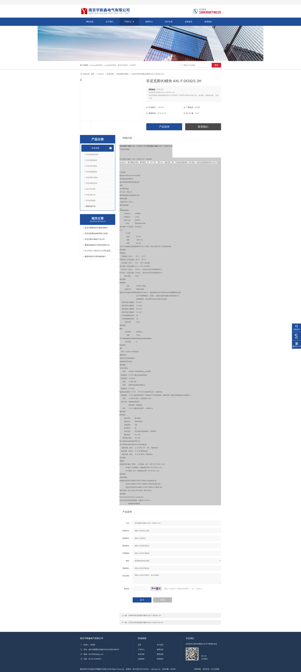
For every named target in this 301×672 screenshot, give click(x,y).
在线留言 (188, 22)
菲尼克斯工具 (90, 195)
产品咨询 (164, 126)
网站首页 (90, 22)
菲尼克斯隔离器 (91, 172)
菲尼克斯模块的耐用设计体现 (96, 233)
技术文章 (169, 22)
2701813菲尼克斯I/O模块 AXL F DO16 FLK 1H (145, 622)
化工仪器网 (215, 669)
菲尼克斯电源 (90, 200)
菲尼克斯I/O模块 (122, 74)
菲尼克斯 (110, 74)
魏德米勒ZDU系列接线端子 (95, 256)
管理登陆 (197, 669)
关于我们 (109, 22)
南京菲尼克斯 (90, 189)
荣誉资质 (160, 654)
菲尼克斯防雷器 (91, 183)
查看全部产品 (90, 206)
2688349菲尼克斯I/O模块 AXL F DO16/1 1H (144, 615)
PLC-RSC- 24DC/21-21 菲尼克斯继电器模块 (99, 251)
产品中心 (128, 22)
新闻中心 (149, 22)
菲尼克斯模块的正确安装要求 (96, 228)
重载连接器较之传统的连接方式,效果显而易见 (99, 245)
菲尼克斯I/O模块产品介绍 (95, 239)
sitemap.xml (155, 669)
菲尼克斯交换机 (91, 166)
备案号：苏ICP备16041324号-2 (137, 669)
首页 (93, 74)
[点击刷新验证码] (156, 589)
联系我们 (208, 22)
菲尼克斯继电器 (91, 160)
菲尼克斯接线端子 (92, 154)
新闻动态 (160, 649)
